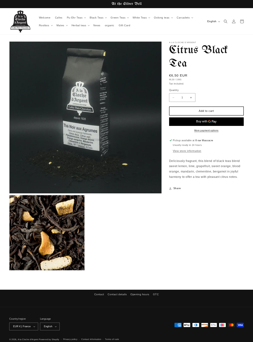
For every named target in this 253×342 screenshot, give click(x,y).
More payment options (206, 130)
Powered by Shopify (49, 339)
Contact (99, 294)
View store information (187, 150)
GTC (156, 294)
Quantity (174, 90)
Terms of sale (112, 339)
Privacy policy (70, 339)
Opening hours (139, 294)
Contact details (117, 294)
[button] (76, 17)
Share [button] (177, 188)
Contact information (91, 339)
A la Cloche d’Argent (28, 339)
